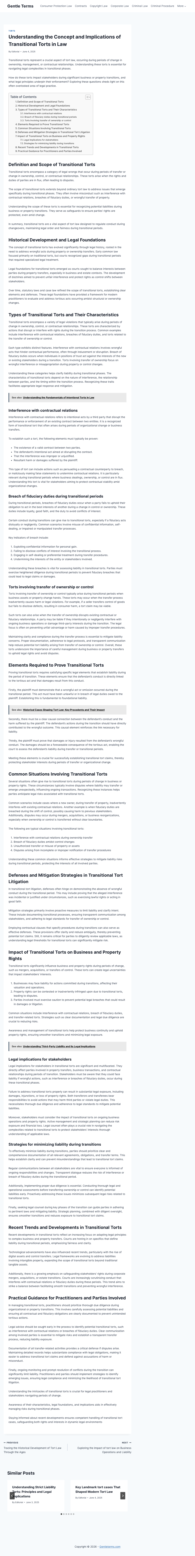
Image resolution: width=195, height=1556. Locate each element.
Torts (12, 31)
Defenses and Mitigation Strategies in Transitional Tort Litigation (54, 132)
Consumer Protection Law (56, 5)
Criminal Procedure (162, 5)
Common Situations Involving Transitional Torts (44, 128)
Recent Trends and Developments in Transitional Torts (48, 147)
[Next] (122, 1495)
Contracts (81, 5)
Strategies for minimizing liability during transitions (49, 143)
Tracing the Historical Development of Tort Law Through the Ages (32, 1447)
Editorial (15, 51)
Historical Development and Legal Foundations (44, 105)
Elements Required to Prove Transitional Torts (43, 124)
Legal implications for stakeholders (41, 140)
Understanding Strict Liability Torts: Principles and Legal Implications (34, 1491)
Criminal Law (140, 5)
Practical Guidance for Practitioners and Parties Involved (50, 151)
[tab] (61, 1514)
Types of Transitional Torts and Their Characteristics (47, 109)
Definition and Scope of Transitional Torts (40, 101)
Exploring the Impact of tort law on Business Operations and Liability (104, 1447)
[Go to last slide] (12, 1495)
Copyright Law (99, 5)
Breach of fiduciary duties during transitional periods (51, 117)
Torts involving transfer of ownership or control (48, 120)
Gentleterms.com (110, 1546)
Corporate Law (120, 5)
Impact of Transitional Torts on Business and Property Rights (51, 136)
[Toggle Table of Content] (86, 97)
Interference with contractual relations (43, 113)
